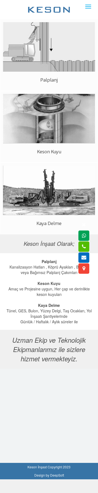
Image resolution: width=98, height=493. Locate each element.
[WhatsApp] (84, 235)
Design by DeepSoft (49, 475)
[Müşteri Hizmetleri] (84, 246)
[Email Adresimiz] (84, 257)
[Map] (84, 268)
